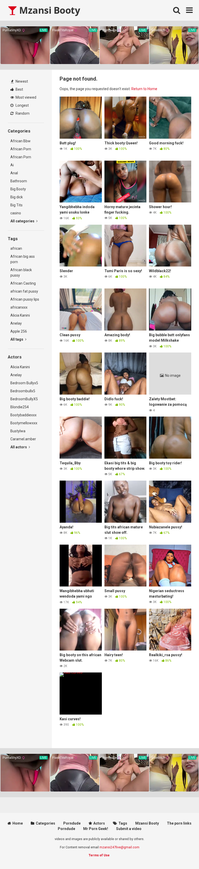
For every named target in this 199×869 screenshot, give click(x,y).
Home (17, 823)
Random (22, 113)
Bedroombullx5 (22, 391)
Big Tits (16, 205)
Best (19, 89)
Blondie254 (19, 407)
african (16, 248)
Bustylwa (17, 431)
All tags (17, 339)
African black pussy (21, 272)
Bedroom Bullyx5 (24, 383)
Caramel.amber (23, 439)
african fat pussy (24, 291)
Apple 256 (18, 331)
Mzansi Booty (48, 10)
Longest (22, 105)
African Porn (20, 149)
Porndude (72, 823)
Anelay (16, 323)
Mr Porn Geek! (95, 829)
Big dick (16, 197)
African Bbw (20, 141)
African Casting (23, 283)
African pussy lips (24, 299)
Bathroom (18, 181)
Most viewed (25, 97)
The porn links (179, 823)
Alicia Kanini (20, 315)
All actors (19, 447)
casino (15, 213)
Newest (21, 81)
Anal (14, 173)
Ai (12, 165)
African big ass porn (22, 259)
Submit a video (128, 829)
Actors (99, 823)
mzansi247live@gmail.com (119, 847)
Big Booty (18, 189)
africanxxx (18, 307)
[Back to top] (182, 853)
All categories (22, 221)
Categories (45, 823)
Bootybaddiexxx (23, 415)
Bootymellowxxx (23, 423)
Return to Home (144, 89)
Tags (122, 823)
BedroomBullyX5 (24, 399)
